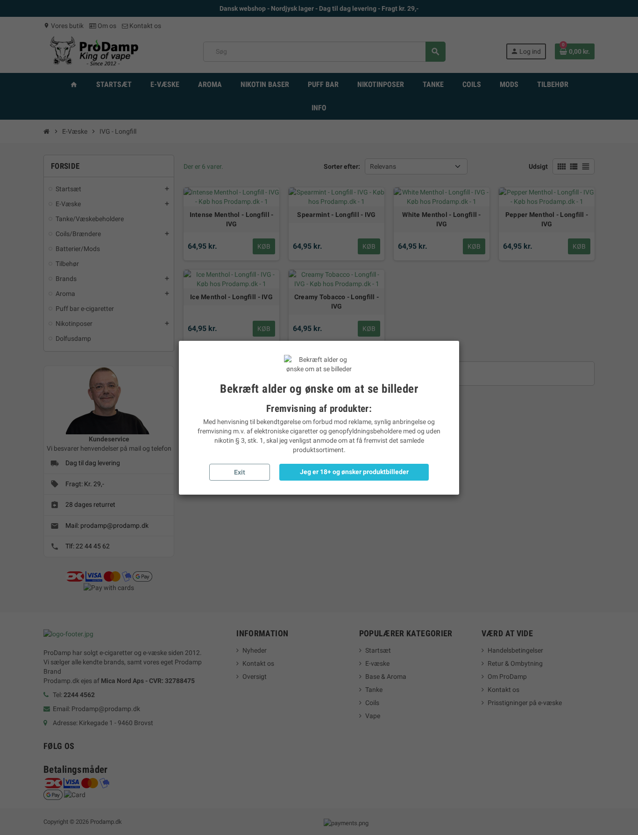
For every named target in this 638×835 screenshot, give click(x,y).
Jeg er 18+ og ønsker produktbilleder (354, 471)
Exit (239, 472)
